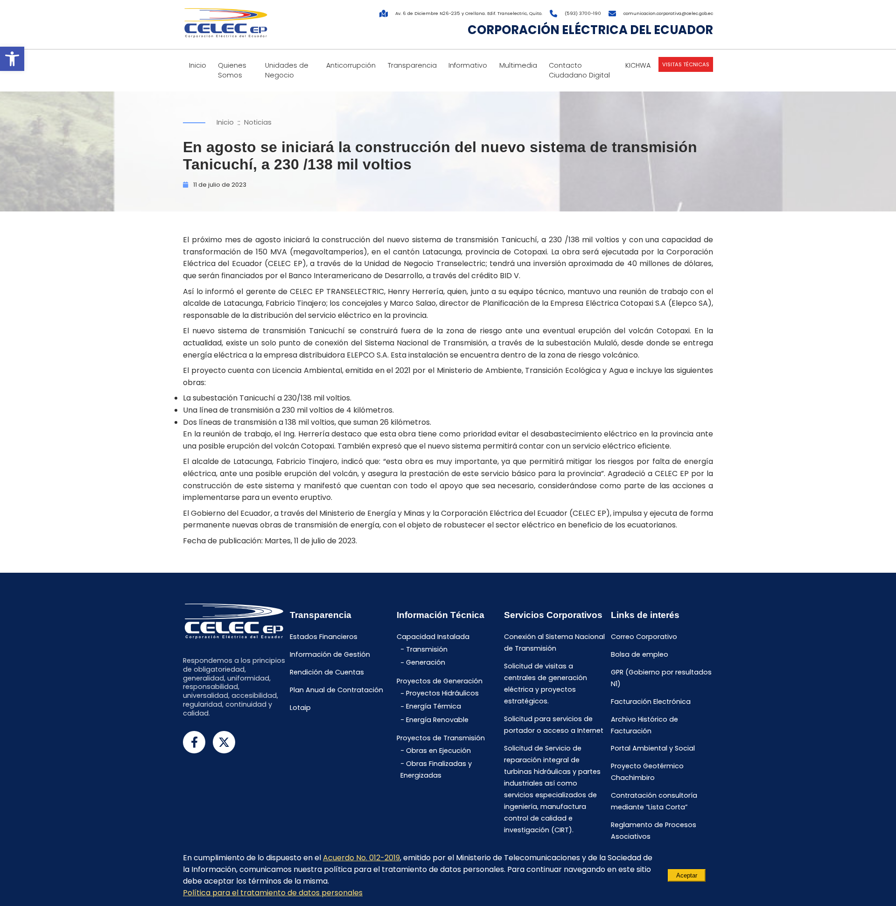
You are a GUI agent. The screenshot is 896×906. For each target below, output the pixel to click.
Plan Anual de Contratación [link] (336, 690)
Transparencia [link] (412, 65)
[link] (12, 59)
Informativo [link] (467, 65)
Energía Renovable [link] (437, 719)
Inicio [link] (197, 65)
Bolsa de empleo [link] (639, 655)
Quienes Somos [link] (232, 70)
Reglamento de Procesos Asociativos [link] (653, 830)
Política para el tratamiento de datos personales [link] (273, 892)
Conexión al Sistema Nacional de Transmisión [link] (554, 642)
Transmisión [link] (427, 649)
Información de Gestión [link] (330, 655)
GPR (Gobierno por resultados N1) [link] (661, 677)
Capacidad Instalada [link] (433, 637)
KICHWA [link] (638, 65)
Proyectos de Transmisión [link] (441, 738)
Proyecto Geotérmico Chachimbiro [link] (647, 772)
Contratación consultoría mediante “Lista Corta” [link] (654, 801)
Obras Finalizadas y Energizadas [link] (436, 769)
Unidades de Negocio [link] (286, 70)
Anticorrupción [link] (351, 65)
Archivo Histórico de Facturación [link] (644, 725)
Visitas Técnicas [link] (685, 64)
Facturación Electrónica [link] (651, 701)
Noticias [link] (258, 122)
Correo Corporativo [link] (644, 637)
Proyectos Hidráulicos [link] (442, 693)
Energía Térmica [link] (433, 706)
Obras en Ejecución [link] (438, 750)
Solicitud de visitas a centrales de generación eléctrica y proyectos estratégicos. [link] (545, 684)
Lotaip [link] (300, 707)
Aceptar (686, 875)
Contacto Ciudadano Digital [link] (579, 70)
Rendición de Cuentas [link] (327, 672)
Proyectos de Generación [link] (440, 681)
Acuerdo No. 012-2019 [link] (361, 857)
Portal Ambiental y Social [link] (653, 748)
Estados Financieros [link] (323, 637)
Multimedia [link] (518, 65)
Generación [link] (425, 662)
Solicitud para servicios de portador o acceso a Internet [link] (553, 724)
